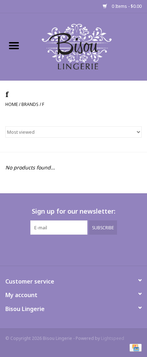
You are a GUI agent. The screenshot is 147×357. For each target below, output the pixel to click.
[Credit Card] (134, 347)
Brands (30, 104)
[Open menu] (14, 45)
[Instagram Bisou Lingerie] (80, 249)
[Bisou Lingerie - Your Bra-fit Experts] (87, 46)
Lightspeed (112, 338)
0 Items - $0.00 (126, 6)
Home (11, 104)
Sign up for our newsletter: (73, 211)
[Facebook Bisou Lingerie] (67, 249)
